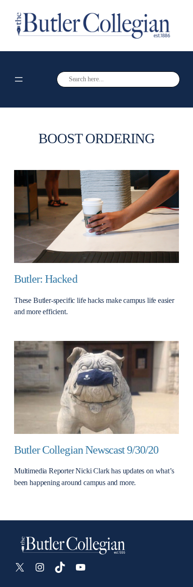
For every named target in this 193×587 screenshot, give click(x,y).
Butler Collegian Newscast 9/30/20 (86, 449)
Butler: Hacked (45, 278)
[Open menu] (18, 79)
